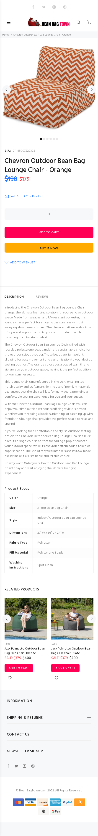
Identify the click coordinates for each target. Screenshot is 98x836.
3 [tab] (47, 139)
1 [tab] (41, 139)
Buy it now (49, 248)
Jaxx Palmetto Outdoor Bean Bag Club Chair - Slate (71, 651)
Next (91, 89)
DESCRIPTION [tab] (14, 296)
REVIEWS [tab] (42, 296)
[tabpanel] (49, 87)
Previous (6, 89)
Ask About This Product (27, 196)
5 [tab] (54, 139)
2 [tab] (44, 139)
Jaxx (7, 644)
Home (5, 35)
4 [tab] (50, 139)
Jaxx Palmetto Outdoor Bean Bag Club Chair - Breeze (25, 651)
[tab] (30, 295)
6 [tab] (57, 139)
